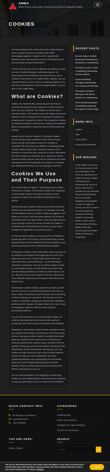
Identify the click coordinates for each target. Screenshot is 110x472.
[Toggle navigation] (97, 4)
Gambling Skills (64, 415)
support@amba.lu (20, 419)
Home (11, 448)
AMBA (24, 3)
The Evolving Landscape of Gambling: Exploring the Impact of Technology (87, 105)
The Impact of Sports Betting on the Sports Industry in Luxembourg (86, 94)
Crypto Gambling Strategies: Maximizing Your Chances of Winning (86, 82)
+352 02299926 (19, 423)
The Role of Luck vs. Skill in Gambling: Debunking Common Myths (86, 71)
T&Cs (77, 134)
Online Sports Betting (66, 420)
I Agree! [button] (97, 467)
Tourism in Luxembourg (67, 430)
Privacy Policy (81, 139)
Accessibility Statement (85, 144)
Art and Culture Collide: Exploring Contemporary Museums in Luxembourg (86, 59)
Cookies (78, 129)
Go (98, 449)
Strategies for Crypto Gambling (71, 425)
